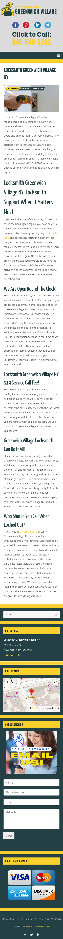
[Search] (55, 615)
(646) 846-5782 (12, 655)
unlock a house (28, 531)
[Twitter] (31, 934)
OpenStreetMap (39, 708)
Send (9, 835)
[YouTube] (25, 934)
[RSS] (38, 934)
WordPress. (44, 926)
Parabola (31, 926)
